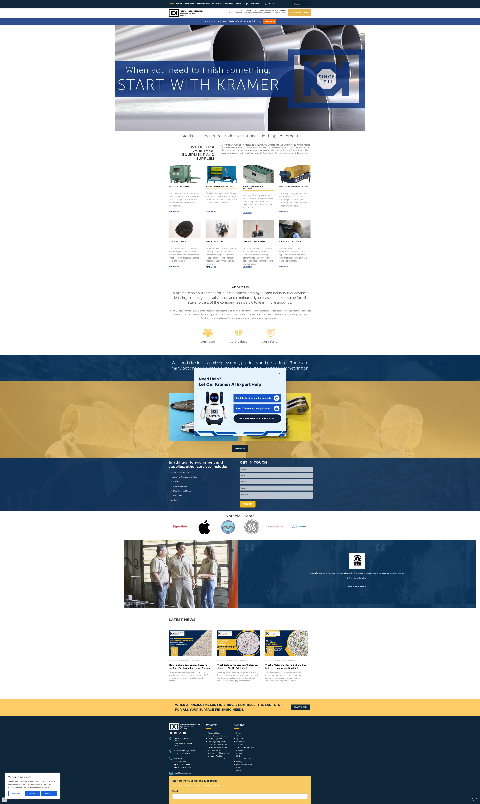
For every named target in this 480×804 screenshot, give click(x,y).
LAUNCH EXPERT (299, 12)
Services (229, 4)
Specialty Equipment (223, 759)
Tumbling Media (221, 750)
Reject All (32, 794)
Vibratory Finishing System (225, 753)
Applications (203, 4)
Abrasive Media (221, 733)
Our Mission (270, 341)
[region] (32, 786)
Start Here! (240, 448)
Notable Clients (240, 516)
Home (171, 4)
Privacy (246, 762)
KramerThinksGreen (252, 765)
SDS (245, 756)
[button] (349, 586)
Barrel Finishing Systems (225, 736)
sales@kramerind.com (182, 766)
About (179, 4)
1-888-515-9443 (189, 755)
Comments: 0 (196, 660)
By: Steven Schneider (178, 660)
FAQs (246, 4)
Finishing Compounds (224, 742)
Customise (16, 794)
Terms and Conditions (252, 759)
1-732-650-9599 (183, 758)
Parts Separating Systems (225, 744)
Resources (217, 4)
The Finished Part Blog (253, 747)
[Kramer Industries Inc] (188, 727)
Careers (247, 753)
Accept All (49, 794)
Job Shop (247, 744)
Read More (269, 21)
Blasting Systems (222, 739)
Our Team (208, 341)
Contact (255, 4)
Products (189, 4)
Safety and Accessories (224, 747)
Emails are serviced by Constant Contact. (238, 803)
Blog (238, 4)
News (246, 767)
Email (175, 788)
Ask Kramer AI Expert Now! (257, 418)
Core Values (238, 341)
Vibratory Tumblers (222, 756)
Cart (272, 4)
